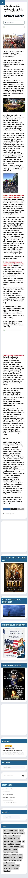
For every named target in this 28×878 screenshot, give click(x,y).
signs (12, 863)
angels (21, 830)
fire (23, 841)
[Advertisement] (14, 536)
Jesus (5, 846)
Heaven (17, 844)
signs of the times (9, 865)
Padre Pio (19, 857)
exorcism (6, 841)
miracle (14, 854)
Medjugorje (7, 854)
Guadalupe (11, 844)
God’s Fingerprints (6, 791)
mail (22, 846)
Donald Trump (12, 838)
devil (5, 838)
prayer (19, 860)
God (5, 844)
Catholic (6, 836)
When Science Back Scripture (8, 800)
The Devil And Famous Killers (8, 794)
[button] (2, 2)
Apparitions (12, 513)
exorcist (12, 841)
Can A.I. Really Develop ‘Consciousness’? (10, 802)
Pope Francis (12, 860)
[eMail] (21, 509)
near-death (7, 857)
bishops (21, 833)
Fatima (19, 841)
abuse (5, 830)
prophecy (6, 863)
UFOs (10, 868)
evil (19, 838)
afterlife (11, 830)
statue (17, 865)
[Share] (6, 509)
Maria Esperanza (8, 852)
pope (5, 860)
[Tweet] (13, 509)
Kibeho (11, 846)
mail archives (7, 849)
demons (18, 836)
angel (16, 830)
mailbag (15, 849)
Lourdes (16, 846)
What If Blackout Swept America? (9, 797)
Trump (5, 868)
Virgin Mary (7, 871)
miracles (19, 854)
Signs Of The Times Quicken (8, 788)
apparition (7, 833)
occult (13, 857)
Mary (16, 852)
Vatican (16, 868)
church (12, 836)
